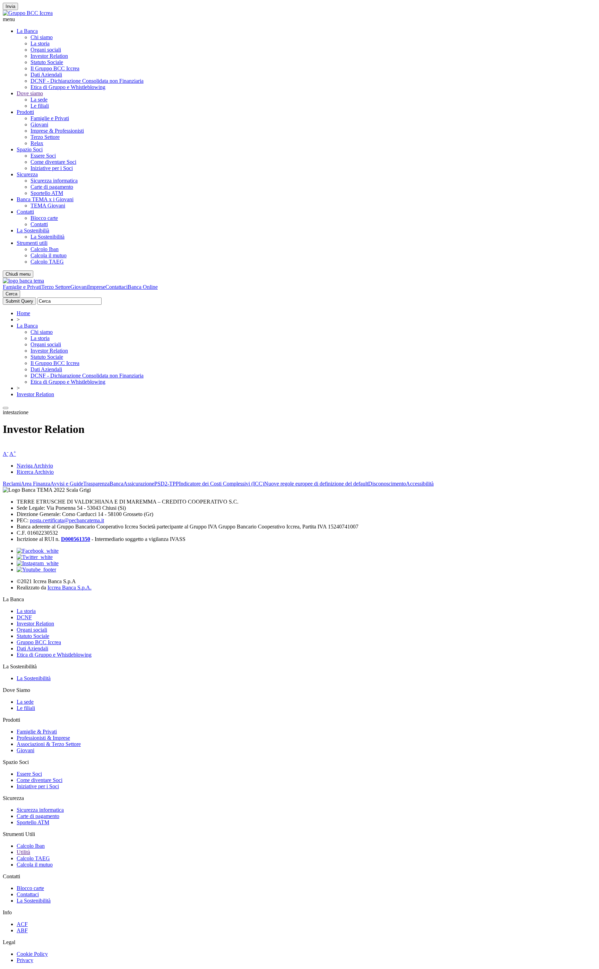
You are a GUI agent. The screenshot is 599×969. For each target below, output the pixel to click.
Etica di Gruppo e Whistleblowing (68, 87)
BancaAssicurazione (132, 484)
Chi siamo (42, 37)
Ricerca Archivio (35, 472)
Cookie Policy (32, 954)
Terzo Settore (45, 137)
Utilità (23, 852)
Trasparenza (96, 484)
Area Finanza (35, 484)
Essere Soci (43, 156)
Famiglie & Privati (37, 732)
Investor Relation (49, 56)
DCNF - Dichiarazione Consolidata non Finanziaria (87, 81)
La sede (39, 100)
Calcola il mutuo (49, 255)
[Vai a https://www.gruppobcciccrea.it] (28, 13)
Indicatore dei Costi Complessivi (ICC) (221, 484)
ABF (22, 930)
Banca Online (143, 287)
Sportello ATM (47, 193)
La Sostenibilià (33, 230)
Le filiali (40, 106)
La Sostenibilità (47, 237)
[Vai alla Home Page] (23, 281)
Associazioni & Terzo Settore (49, 744)
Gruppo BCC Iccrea (39, 642)
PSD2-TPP (166, 484)
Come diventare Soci (53, 162)
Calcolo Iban (45, 249)
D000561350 (75, 539)
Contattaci (116, 287)
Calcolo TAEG (47, 262)
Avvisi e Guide (66, 484)
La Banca (27, 31)
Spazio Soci (30, 149)
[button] (299, 19)
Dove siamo (30, 93)
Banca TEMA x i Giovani (45, 199)
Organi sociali (46, 50)
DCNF (24, 617)
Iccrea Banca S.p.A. (69, 587)
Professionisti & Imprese (43, 738)
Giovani (39, 124)
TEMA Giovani (48, 205)
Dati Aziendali (46, 75)
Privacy (25, 960)
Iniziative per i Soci (52, 168)
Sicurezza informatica (54, 181)
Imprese (96, 287)
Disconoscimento (387, 484)
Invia (10, 6)
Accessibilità (420, 484)
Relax (37, 143)
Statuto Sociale (47, 62)
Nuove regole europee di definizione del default (316, 484)
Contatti (25, 212)
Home (23, 313)
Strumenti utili (32, 243)
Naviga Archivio (35, 466)
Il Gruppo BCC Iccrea (55, 68)
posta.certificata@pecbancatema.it (67, 520)
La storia (40, 43)
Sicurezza (27, 174)
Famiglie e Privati (50, 118)
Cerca (11, 293)
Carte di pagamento (52, 187)
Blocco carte (44, 218)
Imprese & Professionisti (57, 131)
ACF (22, 924)
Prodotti (25, 112)
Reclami (12, 484)
